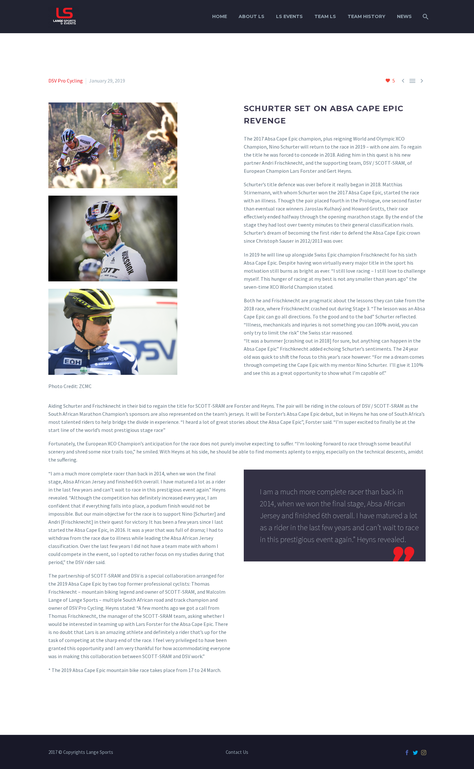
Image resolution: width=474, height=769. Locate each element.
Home (219, 16)
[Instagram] (423, 752)
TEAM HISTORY (366, 16)
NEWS (404, 16)
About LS (251, 16)
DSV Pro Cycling (65, 80)
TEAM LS (325, 16)
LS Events (289, 16)
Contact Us (237, 752)
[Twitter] (415, 752)
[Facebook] (407, 752)
